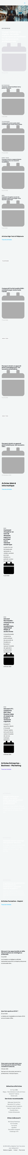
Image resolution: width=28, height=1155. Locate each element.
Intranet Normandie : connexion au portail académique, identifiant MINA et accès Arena (9, 625)
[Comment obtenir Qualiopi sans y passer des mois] (14, 822)
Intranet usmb (14, 1095)
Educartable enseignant (14, 1129)
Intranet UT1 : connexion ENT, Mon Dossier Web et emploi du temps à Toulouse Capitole (9, 715)
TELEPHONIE (6, 121)
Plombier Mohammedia (14, 1112)
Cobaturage (12, 1131)
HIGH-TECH (5, 157)
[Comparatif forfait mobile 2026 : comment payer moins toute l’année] (14, 251)
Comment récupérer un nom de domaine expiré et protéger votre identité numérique (11, 198)
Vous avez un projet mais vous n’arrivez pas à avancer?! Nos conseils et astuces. (11, 1065)
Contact (15, 1150)
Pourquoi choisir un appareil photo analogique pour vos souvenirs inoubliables (11, 161)
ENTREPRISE (6, 28)
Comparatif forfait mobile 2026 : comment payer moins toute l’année (12, 123)
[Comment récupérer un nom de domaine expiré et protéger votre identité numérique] (8, 497)
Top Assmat (14, 1125)
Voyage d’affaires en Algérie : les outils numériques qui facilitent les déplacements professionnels (14, 37)
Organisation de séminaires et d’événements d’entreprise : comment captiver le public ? (14, 885)
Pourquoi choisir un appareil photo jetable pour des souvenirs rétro (13, 445)
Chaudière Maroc (14, 1110)
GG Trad (12, 1090)
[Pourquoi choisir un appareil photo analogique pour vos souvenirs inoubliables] (14, 330)
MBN (16, 1090)
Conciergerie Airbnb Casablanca (14, 1106)
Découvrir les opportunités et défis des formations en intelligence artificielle (13, 953)
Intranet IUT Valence (14, 1093)
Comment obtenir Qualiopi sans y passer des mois (11, 87)
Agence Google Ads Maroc (14, 1108)
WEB (3, 195)
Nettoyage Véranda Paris (14, 1102)
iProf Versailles (14, 1123)
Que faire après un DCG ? (9, 1011)
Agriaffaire (14, 1127)
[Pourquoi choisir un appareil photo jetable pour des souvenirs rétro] (14, 408)
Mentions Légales (7, 1150)
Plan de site (22, 1150)
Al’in (17, 1131)
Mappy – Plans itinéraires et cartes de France (14, 1092)
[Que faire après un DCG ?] (14, 974)
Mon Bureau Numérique (14, 1121)
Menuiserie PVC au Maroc (14, 1104)
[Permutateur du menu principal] (24, 3)
